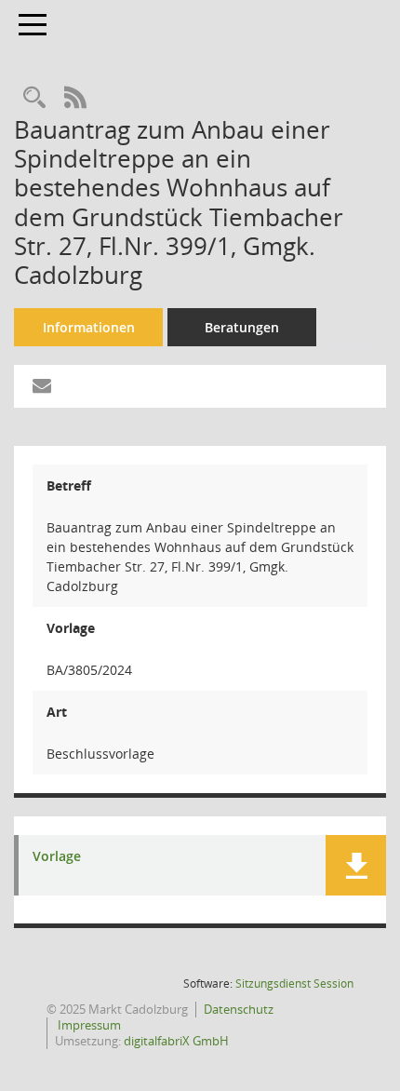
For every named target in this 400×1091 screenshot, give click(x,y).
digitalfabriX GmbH (176, 1040)
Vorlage (57, 857)
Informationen (89, 327)
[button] (356, 865)
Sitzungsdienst (294, 983)
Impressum (88, 1025)
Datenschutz (238, 1009)
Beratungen (242, 327)
